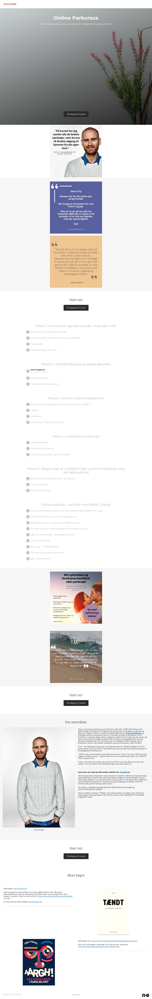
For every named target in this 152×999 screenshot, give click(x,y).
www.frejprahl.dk (35, 902)
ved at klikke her (20, 889)
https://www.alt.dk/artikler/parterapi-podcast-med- (99, 947)
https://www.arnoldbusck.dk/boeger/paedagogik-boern (114, 941)
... (10, 898)
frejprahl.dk (76, 994)
